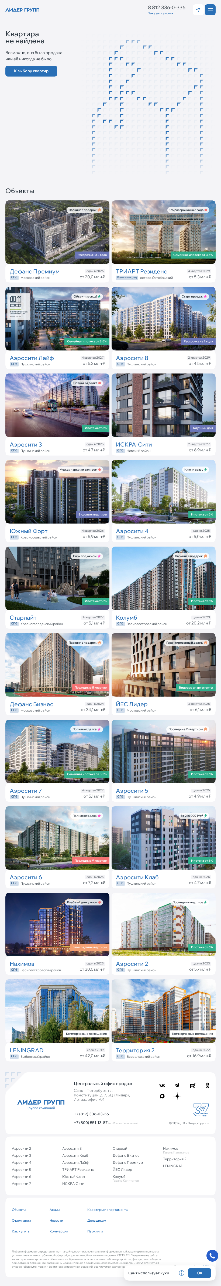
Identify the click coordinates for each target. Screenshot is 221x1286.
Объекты (19, 1210)
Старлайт (121, 1148)
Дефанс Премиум (128, 1162)
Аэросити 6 (21, 1176)
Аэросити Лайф (75, 1162)
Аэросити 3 (21, 1155)
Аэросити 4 (21, 1162)
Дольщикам (96, 1220)
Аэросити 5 (21, 1169)
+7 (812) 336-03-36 (91, 1114)
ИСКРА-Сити (73, 1183)
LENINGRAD (173, 1166)
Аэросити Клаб (75, 1155)
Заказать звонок (161, 13)
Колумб (126, 1178)
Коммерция (59, 1231)
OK (200, 1273)
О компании (21, 1220)
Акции (55, 1210)
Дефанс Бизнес (126, 1155)
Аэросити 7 (21, 1183)
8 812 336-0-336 (166, 7)
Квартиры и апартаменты (104, 1210)
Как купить (20, 1231)
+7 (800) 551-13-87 (105, 1122)
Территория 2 (175, 1159)
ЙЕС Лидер (122, 1169)
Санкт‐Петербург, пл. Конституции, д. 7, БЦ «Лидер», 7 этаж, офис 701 (102, 1095)
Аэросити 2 (21, 1148)
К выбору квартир (31, 70)
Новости (56, 1220)
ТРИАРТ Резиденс (78, 1169)
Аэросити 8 (72, 1148)
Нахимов (176, 1150)
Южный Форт (73, 1176)
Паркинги (95, 1231)
